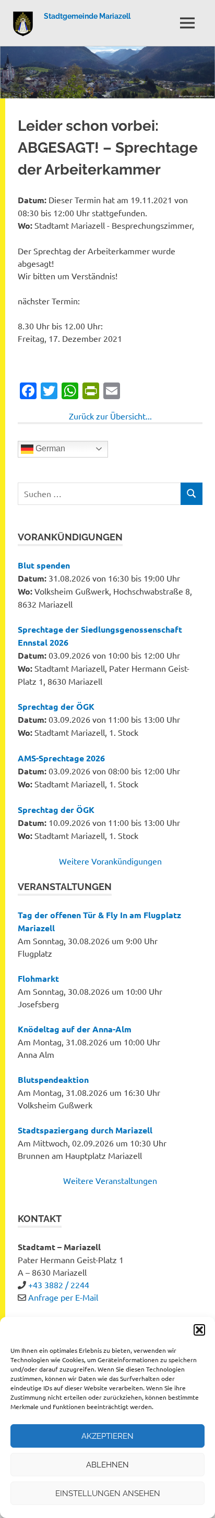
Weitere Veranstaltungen (110, 1180)
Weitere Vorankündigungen (110, 861)
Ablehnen (107, 1465)
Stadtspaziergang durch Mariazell (85, 1130)
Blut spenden (44, 565)
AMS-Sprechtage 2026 (61, 757)
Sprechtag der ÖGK (56, 706)
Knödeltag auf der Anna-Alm (75, 1028)
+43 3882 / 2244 (58, 1284)
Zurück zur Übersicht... (110, 416)
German (49, 448)
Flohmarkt (38, 978)
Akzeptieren (107, 1436)
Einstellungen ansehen (107, 1493)
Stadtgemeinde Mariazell (87, 16)
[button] (199, 1330)
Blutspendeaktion (53, 1079)
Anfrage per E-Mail (63, 1297)
